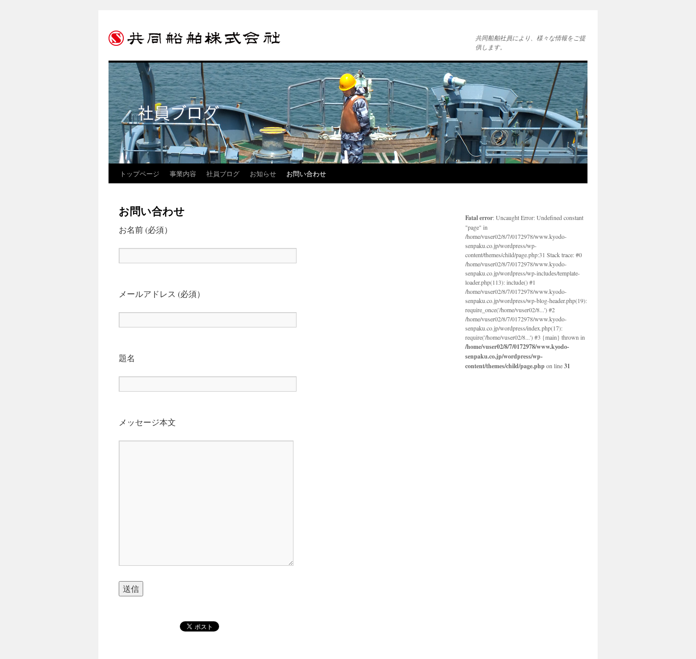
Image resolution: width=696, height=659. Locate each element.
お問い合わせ (306, 173)
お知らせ (263, 173)
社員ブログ (222, 173)
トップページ (139, 173)
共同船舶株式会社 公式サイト (198, 38)
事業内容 (183, 173)
